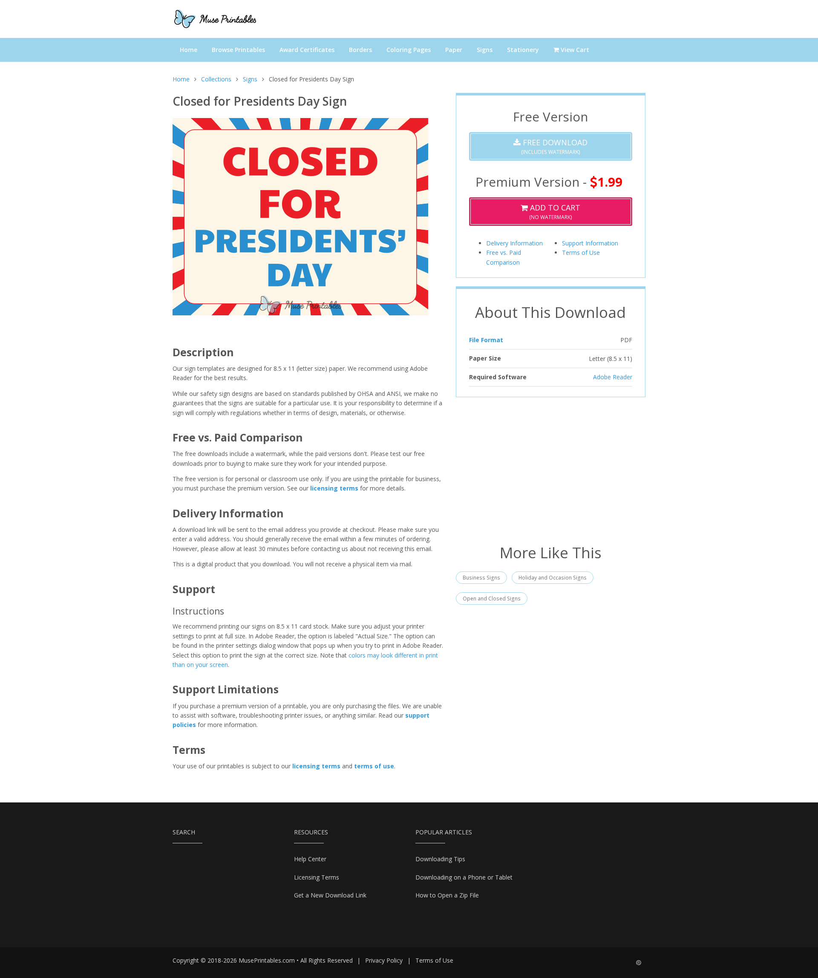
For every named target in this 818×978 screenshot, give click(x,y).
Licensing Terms (316, 877)
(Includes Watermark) (554, 146)
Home (188, 50)
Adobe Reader (612, 377)
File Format (486, 340)
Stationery (523, 50)
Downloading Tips (440, 859)
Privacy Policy (384, 960)
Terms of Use (581, 252)
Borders (360, 50)
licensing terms (334, 488)
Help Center (310, 859)
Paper (453, 50)
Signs (485, 50)
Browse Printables (238, 50)
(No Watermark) (554, 211)
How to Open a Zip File (447, 895)
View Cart (574, 50)
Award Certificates (306, 50)
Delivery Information (514, 243)
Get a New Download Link (330, 895)
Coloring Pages (408, 50)
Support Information (590, 243)
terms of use (374, 766)
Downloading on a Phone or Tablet (464, 877)
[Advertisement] (550, 469)
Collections (216, 79)
